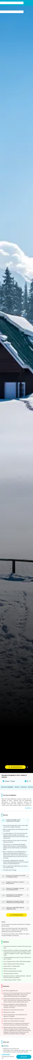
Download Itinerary (17, 915)
